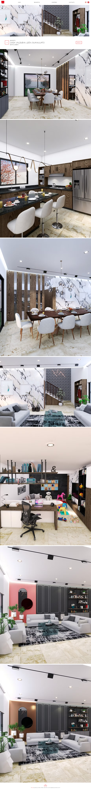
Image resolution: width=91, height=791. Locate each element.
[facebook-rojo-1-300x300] (88, 2)
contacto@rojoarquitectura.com (54, 787)
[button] (7, 42)
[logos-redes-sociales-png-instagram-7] (86, 2)
